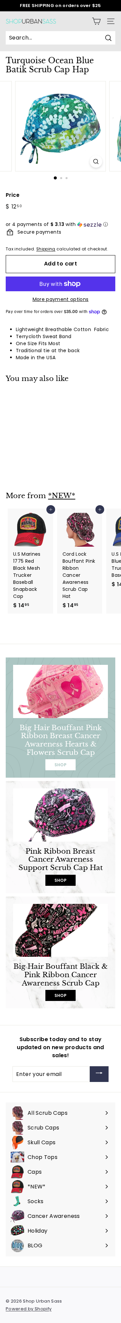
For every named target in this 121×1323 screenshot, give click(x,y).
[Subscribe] (99, 1074)
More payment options (61, 299)
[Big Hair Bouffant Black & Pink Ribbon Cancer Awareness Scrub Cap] (60, 930)
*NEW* (61, 495)
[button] (60, 224)
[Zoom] (96, 161)
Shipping (45, 249)
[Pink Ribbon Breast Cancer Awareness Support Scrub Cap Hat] (60, 815)
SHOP (60, 765)
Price (13, 195)
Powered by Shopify (28, 1309)
